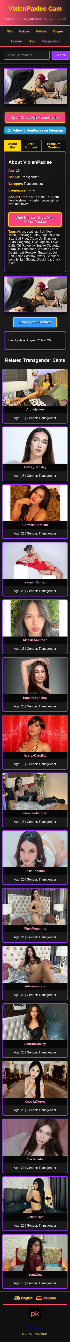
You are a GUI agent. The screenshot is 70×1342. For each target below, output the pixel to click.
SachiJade (35, 1159)
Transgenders (50, 41)
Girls (10, 31)
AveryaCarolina (35, 755)
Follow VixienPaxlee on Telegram (37, 130)
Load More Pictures (35, 322)
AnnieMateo (35, 409)
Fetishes (41, 31)
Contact (35, 1327)
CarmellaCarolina (35, 525)
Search (61, 55)
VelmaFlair (35, 1217)
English (26, 1298)
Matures (24, 31)
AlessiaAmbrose (35, 640)
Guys (32, 41)
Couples (58, 31)
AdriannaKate (35, 986)
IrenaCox (35, 1274)
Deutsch (49, 1298)
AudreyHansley (35, 467)
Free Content (31, 145)
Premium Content (53, 145)
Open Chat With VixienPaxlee (35, 117)
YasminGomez (35, 582)
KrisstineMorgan (35, 813)
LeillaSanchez (35, 871)
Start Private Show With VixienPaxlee (35, 219)
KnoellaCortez (35, 1101)
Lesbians (16, 41)
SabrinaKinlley (35, 1044)
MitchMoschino (35, 928)
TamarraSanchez (35, 697)
